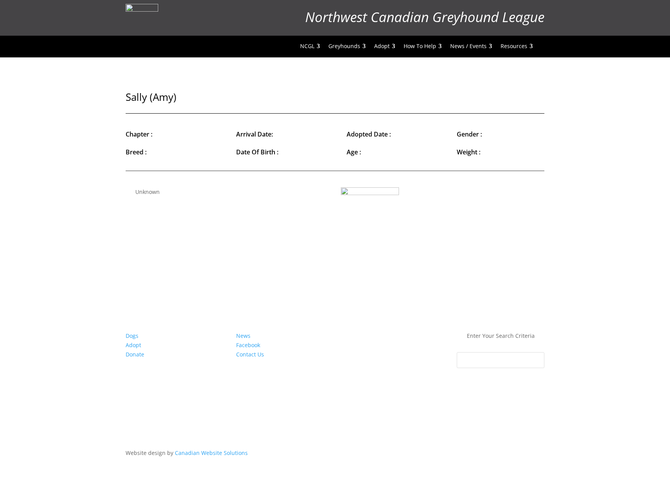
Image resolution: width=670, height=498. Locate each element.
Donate (135, 354)
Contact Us (250, 354)
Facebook (248, 345)
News (243, 335)
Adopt (133, 345)
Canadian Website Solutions (211, 452)
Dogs (132, 335)
